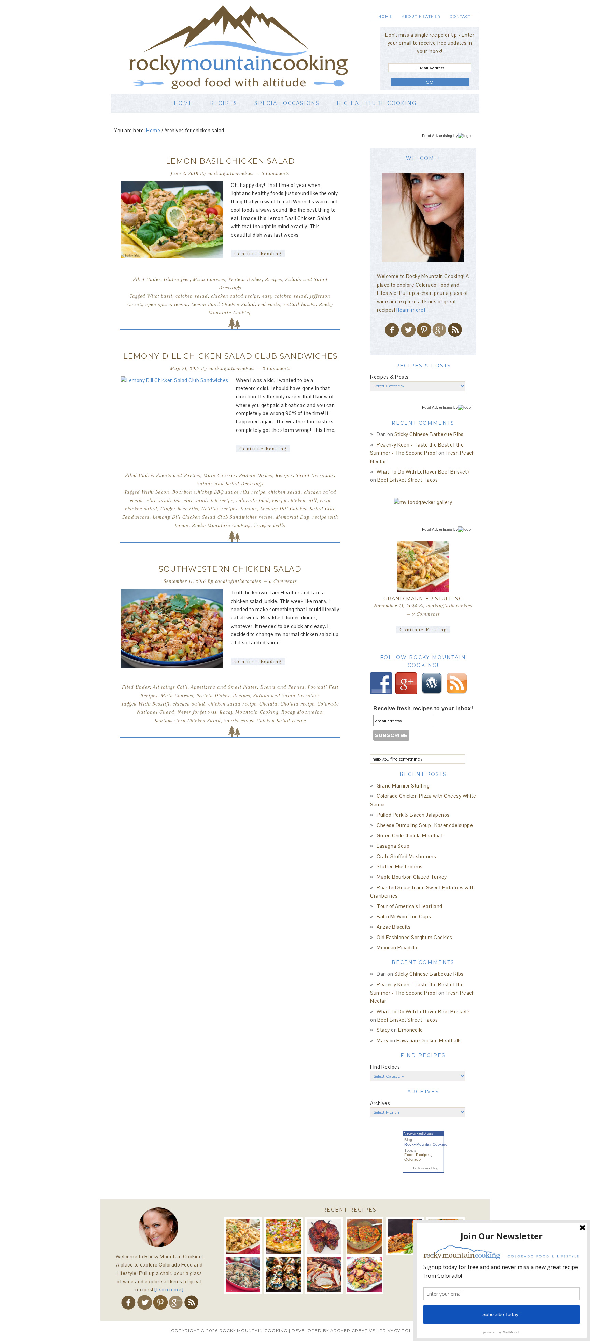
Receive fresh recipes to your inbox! (423, 708)
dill (313, 500)
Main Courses (209, 279)
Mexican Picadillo (397, 947)
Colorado (412, 1159)
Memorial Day (292, 517)
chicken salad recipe (235, 296)
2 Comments (277, 368)
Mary (382, 1040)
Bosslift (161, 704)
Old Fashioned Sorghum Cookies (414, 937)
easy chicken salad (284, 296)
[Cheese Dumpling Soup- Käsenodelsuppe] (364, 1236)
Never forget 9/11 (197, 712)
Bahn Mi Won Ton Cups (404, 916)
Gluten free (177, 279)
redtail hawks (299, 304)
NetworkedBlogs (418, 1133)
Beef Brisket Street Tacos (407, 480)
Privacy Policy (399, 1330)
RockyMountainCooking (425, 1144)
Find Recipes (385, 1067)
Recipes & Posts (389, 376)
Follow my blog (426, 1168)
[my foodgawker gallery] (423, 502)
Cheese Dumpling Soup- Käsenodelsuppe (425, 825)
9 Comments (426, 614)
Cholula (268, 704)
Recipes (273, 279)
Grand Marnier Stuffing (423, 599)
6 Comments (283, 581)
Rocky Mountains (301, 712)
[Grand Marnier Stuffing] (423, 566)
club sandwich (164, 500)
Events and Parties (178, 475)
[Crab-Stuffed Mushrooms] (243, 1274)
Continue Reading (258, 253)
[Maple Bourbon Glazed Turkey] (324, 1274)
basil (166, 296)
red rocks (269, 304)
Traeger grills (269, 525)
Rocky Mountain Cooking (248, 47)
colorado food (252, 500)
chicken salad (191, 296)
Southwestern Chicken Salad (230, 569)
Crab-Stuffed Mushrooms (406, 856)
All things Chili (170, 687)
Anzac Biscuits (393, 926)
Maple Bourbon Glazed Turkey (412, 877)
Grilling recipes (219, 508)
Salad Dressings (315, 475)
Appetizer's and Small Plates (224, 687)
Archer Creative (352, 1330)
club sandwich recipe (208, 500)
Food (408, 1155)
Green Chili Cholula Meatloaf (410, 835)
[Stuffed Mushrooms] (283, 1274)
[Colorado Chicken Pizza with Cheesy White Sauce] (283, 1236)
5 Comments (276, 173)
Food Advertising (437, 136)
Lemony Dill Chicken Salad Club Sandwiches (230, 356)
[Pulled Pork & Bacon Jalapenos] (324, 1236)
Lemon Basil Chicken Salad (230, 161)
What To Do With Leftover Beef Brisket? (423, 471)
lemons (249, 508)
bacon (162, 492)
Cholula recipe (297, 704)
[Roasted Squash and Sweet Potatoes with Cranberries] (364, 1274)
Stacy (383, 1030)
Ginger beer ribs (179, 508)
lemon (181, 304)
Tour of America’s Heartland (409, 906)
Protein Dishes (245, 279)
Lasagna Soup (393, 846)
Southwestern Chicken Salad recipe (265, 720)
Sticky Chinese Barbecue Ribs (429, 434)
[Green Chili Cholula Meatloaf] (405, 1236)
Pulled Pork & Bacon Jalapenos (413, 814)
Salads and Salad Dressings (230, 484)
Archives (380, 1103)
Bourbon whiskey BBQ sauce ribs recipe (218, 492)
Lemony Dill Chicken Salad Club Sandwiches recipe (213, 517)
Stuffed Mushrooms (400, 866)
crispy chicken (289, 500)
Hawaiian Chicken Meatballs (429, 1040)
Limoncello (410, 1030)
